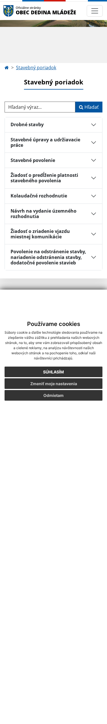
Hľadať (91, 107)
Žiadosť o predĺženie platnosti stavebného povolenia (44, 178)
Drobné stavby (27, 124)
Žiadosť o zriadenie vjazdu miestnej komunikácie (40, 234)
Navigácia (17, 11)
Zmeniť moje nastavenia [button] (53, 383)
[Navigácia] (95, 11)
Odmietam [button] (53, 395)
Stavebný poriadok (36, 67)
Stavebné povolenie (33, 160)
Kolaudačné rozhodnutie (39, 196)
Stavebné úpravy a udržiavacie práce (45, 142)
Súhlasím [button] (53, 371)
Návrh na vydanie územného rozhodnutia (43, 213)
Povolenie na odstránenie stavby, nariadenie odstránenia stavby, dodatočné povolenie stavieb (48, 257)
